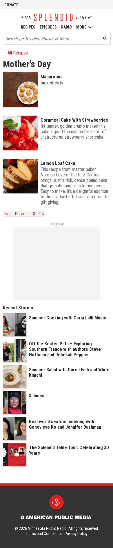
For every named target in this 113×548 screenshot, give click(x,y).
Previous (22, 213)
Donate (11, 5)
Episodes (48, 27)
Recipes (28, 27)
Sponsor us (57, 224)
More (81, 27)
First (8, 213)
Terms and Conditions (44, 533)
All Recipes (18, 53)
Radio (66, 27)
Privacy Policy (76, 533)
